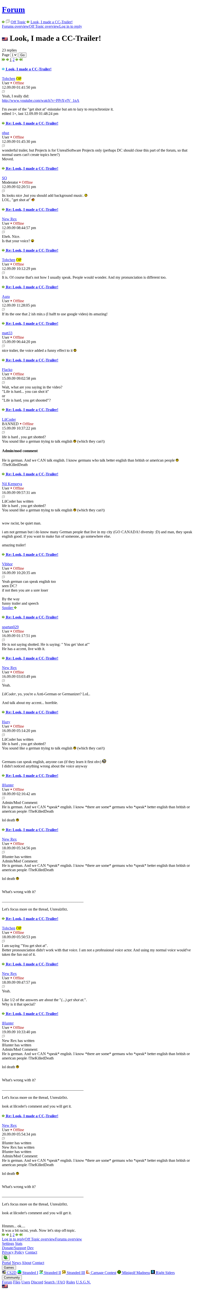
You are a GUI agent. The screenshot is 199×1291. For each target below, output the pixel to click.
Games (9, 1267)
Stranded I (29, 1273)
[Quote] (3, 92)
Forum (13, 9)
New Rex (9, 219)
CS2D (11, 1273)
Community (12, 1277)
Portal (6, 1263)
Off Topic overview (44, 26)
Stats (18, 1243)
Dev (30, 1248)
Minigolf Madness (135, 1273)
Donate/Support (14, 1248)
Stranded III (75, 1273)
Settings (8, 1243)
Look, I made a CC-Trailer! (52, 22)
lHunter (8, 785)
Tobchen (8, 79)
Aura (6, 296)
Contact (31, 1252)
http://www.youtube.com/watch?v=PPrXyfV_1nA (40, 100)
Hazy (6, 722)
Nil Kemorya (12, 484)
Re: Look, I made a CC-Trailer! (31, 123)
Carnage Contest (103, 1273)
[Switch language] (5, 1287)
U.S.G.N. (83, 1282)
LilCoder (9, 419)
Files (16, 1282)
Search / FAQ (54, 1282)
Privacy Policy (13, 1252)
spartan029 (10, 627)
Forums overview (15, 26)
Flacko (7, 370)
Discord (37, 1282)
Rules (70, 1282)
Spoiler (8, 608)
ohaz (5, 133)
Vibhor (7, 564)
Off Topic (18, 22)
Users (25, 1282)
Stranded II (52, 1273)
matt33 (7, 333)
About (26, 1263)
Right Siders (165, 1273)
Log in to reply (70, 26)
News (16, 1263)
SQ (4, 178)
